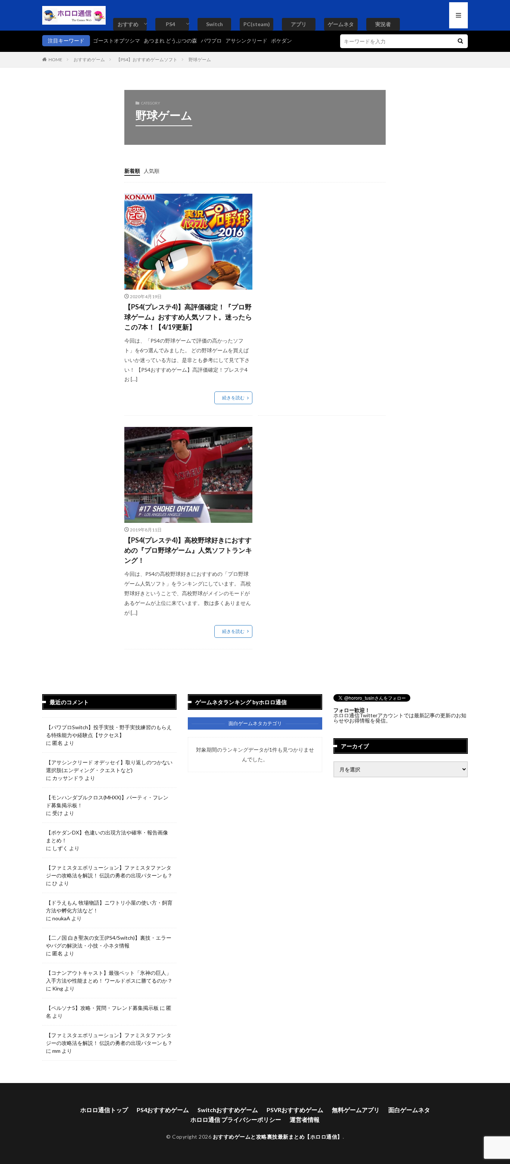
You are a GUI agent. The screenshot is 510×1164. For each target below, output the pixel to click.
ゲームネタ (341, 24)
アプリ (299, 24)
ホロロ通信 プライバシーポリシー (235, 1119)
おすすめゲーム (89, 59)
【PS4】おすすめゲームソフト (146, 59)
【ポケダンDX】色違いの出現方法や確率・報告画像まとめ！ (107, 836)
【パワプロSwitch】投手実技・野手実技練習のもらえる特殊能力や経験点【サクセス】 (109, 731)
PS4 (170, 24)
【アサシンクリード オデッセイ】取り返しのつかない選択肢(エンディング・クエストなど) (109, 766)
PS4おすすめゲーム (163, 1109)
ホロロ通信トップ (104, 1109)
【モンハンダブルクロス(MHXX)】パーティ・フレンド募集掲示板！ (107, 801)
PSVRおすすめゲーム (295, 1109)
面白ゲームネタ (409, 1109)
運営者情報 (305, 1119)
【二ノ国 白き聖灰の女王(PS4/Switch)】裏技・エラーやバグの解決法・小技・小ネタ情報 (108, 941)
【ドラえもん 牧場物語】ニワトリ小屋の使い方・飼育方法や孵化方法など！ (109, 906)
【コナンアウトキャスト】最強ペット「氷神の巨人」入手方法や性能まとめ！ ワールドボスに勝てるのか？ (109, 977)
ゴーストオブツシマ (116, 40)
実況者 (383, 24)
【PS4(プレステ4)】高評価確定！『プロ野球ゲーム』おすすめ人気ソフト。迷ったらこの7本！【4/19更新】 (188, 317)
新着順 (132, 171)
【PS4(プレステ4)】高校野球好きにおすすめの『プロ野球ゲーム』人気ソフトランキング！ (188, 550)
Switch (214, 24)
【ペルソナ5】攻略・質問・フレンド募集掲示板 (102, 1008)
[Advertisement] (320, 246)
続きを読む (233, 397)
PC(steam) (256, 24)
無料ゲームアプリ (356, 1109)
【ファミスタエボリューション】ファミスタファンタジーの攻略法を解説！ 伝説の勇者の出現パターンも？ (109, 871)
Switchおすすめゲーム (228, 1109)
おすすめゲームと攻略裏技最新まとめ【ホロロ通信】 (278, 1136)
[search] (460, 41)
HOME (55, 59)
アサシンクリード (246, 40)
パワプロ (211, 40)
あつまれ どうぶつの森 (170, 40)
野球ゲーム (200, 59)
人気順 (151, 171)
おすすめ (128, 24)
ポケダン (281, 40)
